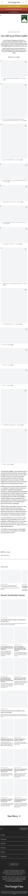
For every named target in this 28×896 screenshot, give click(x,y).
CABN (5, 46)
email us (26, 891)
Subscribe (23, 829)
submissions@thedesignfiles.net (15, 881)
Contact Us (14, 864)
